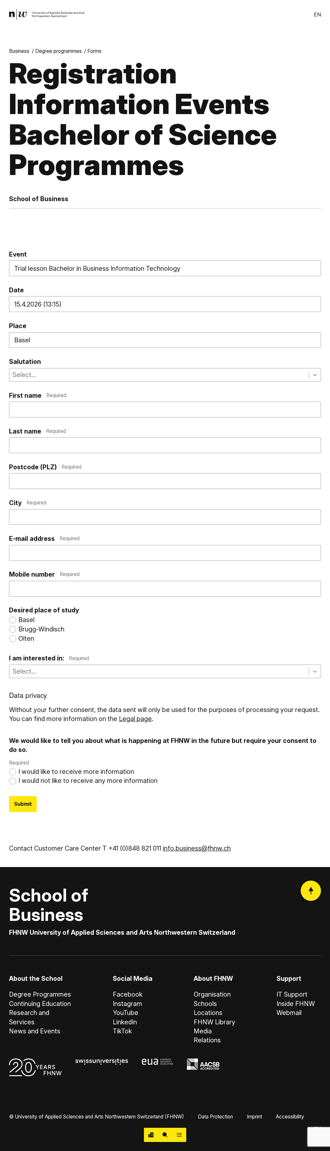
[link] (47, 14)
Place (17, 326)
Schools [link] (205, 1004)
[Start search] (165, 1135)
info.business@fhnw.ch (197, 848)
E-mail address (44, 538)
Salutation (25, 362)
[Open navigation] (179, 1135)
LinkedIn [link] (125, 1022)
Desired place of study (44, 610)
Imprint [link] (254, 1117)
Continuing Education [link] (40, 1004)
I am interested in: (49, 658)
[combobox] (13, 374)
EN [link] (317, 15)
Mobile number (44, 574)
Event (18, 254)
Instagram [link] (127, 1004)
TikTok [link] (122, 1031)
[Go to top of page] (311, 891)
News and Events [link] (34, 1031)
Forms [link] (94, 51)
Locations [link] (208, 1013)
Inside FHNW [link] (296, 1004)
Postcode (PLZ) (45, 467)
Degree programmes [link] (58, 51)
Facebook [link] (127, 994)
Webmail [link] (289, 1013)
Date (16, 290)
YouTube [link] (125, 1013)
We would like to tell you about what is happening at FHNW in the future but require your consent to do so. (162, 751)
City (27, 503)
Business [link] (19, 51)
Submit (23, 804)
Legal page (135, 719)
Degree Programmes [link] (40, 994)
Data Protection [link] (215, 1117)
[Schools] (151, 1135)
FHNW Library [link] (214, 1022)
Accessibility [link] (290, 1117)
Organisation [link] (212, 994)
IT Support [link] (292, 994)
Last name (37, 431)
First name (37, 395)
